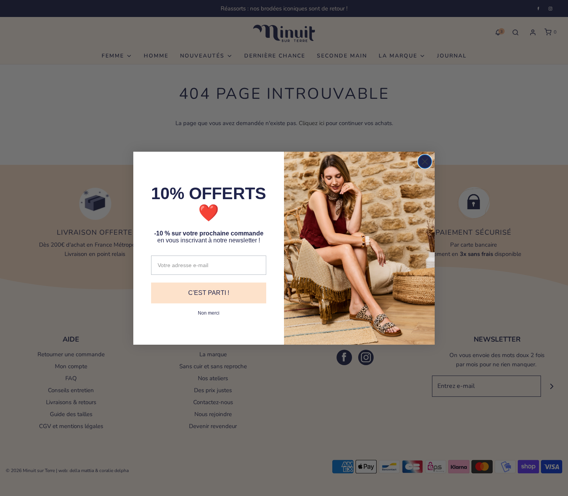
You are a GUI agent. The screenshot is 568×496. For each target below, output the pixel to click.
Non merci (208, 313)
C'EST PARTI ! (208, 292)
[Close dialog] (425, 161)
